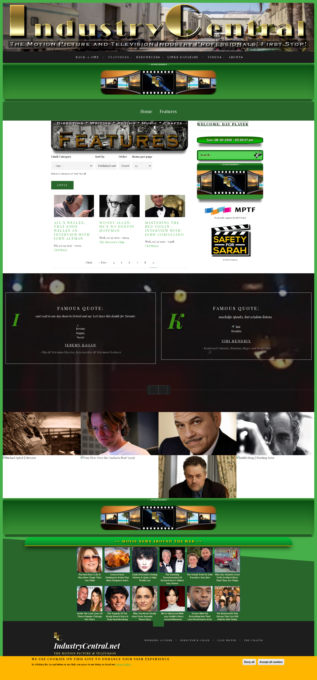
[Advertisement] (158, 82)
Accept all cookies (271, 661)
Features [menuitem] (115, 57)
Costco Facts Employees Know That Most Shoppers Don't (117, 577)
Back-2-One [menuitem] (87, 57)
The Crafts (253, 640)
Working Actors (158, 640)
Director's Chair (195, 640)
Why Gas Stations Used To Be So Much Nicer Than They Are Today (227, 577)
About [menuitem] (233, 57)
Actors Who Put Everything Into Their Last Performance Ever (200, 616)
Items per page (142, 156)
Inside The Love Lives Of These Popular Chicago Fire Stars (90, 616)
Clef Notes (60, 250)
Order (123, 156)
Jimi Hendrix (236, 341)
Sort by (100, 156)
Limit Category (61, 156)
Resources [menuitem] (145, 57)
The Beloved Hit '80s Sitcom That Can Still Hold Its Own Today (227, 616)
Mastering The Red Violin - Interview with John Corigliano (164, 228)
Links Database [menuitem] (183, 57)
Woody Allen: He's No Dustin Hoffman (116, 226)
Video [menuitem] (212, 57)
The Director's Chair (112, 242)
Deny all (249, 661)
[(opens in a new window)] (230, 211)
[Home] (58, 636)
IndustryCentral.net (87, 645)
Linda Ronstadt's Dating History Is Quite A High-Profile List (144, 577)
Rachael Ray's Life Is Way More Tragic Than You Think (89, 577)
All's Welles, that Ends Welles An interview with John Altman (72, 230)
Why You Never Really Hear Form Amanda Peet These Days (145, 616)
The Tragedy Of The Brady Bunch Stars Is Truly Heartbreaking (117, 616)
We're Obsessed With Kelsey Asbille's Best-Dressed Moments (172, 616)
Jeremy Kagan (80, 345)
